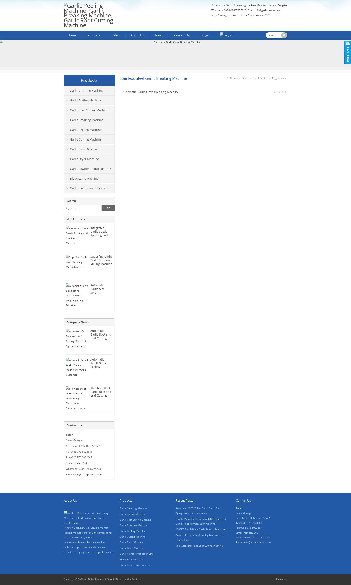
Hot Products (76, 219)
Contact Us (181, 35)
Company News (78, 322)
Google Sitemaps (116, 579)
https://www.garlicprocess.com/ (229, 15)
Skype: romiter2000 (259, 15)
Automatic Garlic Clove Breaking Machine (151, 92)
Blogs (204, 35)
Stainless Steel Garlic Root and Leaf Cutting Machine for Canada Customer (100, 397)
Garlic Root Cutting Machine (89, 110)
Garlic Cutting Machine (85, 139)
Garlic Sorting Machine (85, 100)
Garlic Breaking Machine (86, 120)
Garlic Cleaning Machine (86, 91)
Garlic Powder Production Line (90, 169)
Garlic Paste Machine (84, 149)
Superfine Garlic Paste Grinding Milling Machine (101, 260)
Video (115, 35)
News (159, 35)
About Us (137, 35)
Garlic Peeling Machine (85, 130)
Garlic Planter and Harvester (89, 188)
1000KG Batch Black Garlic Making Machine (200, 529)
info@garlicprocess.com (268, 10)
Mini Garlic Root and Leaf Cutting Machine (199, 545)
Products (94, 35)
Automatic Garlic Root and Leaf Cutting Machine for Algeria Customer (100, 340)
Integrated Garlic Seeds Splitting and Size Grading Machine (99, 235)
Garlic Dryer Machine (84, 159)
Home (72, 35)
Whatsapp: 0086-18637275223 (228, 10)
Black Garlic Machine (84, 178)
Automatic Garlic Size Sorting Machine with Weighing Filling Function (101, 294)
